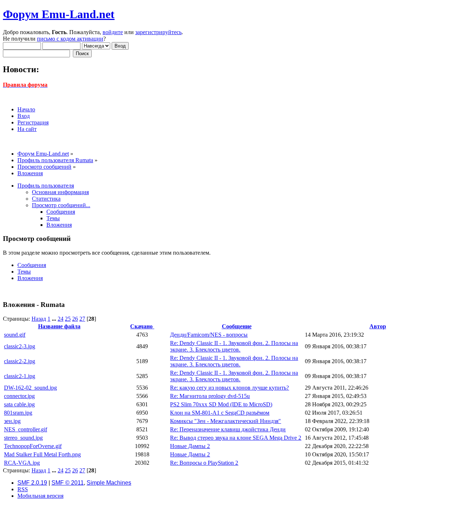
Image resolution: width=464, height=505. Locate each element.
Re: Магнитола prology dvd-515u (210, 396)
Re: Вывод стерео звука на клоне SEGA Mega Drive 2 (235, 438)
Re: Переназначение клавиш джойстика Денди (228, 429)
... (55, 319)
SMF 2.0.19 (32, 483)
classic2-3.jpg (19, 346)
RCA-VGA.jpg (22, 463)
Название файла (59, 326)
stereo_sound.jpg (23, 438)
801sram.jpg (18, 413)
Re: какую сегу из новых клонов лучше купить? (229, 388)
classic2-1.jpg (19, 376)
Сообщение (237, 326)
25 (68, 319)
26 (75, 319)
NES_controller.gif (25, 429)
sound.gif (14, 335)
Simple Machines (109, 483)
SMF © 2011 (67, 483)
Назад (39, 319)
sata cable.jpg (19, 404)
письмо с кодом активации (70, 39)
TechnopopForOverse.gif (33, 446)
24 (60, 319)
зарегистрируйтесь (158, 32)
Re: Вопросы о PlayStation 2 (204, 463)
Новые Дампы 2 (190, 446)
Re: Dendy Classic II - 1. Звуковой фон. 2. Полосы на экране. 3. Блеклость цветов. (234, 346)
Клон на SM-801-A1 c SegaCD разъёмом (219, 413)
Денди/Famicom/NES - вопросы (209, 335)
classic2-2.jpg (19, 361)
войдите (113, 32)
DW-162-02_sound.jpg (30, 388)
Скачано (142, 326)
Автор (377, 326)
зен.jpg (12, 421)
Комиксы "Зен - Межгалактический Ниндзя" (225, 421)
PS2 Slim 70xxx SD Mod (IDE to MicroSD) (221, 404)
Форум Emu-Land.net (59, 14)
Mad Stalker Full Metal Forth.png (42, 454)
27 (82, 319)
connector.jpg (19, 396)
